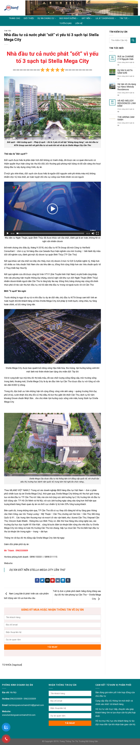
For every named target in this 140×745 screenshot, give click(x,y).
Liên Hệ (78, 23)
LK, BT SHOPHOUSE (105, 18)
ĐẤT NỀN (86, 18)
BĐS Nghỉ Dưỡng (67, 18)
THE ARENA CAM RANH (125, 118)
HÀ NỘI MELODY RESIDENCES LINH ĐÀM (126, 103)
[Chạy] (7, 233)
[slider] (50, 233)
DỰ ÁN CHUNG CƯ (46, 18)
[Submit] (133, 40)
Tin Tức (7, 31)
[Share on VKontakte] (57, 580)
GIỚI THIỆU (29, 18)
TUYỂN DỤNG (65, 23)
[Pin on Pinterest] (52, 580)
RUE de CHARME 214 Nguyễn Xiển (125, 57)
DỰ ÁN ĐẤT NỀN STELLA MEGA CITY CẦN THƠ (37, 569)
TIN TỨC (123, 18)
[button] (52, 208)
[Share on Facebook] (37, 580)
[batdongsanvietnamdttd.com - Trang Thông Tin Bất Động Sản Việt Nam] (11, 8)
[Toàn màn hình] (97, 233)
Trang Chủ (14, 18)
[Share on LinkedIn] (63, 580)
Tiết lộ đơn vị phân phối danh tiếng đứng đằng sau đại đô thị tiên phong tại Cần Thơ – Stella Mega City (77, 595)
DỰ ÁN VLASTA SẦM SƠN (124, 71)
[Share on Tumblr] (68, 580)
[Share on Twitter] (42, 580)
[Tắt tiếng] (93, 233)
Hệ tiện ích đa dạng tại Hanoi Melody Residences (126, 87)
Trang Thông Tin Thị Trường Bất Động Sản (78, 741)
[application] (52, 209)
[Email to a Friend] (47, 580)
